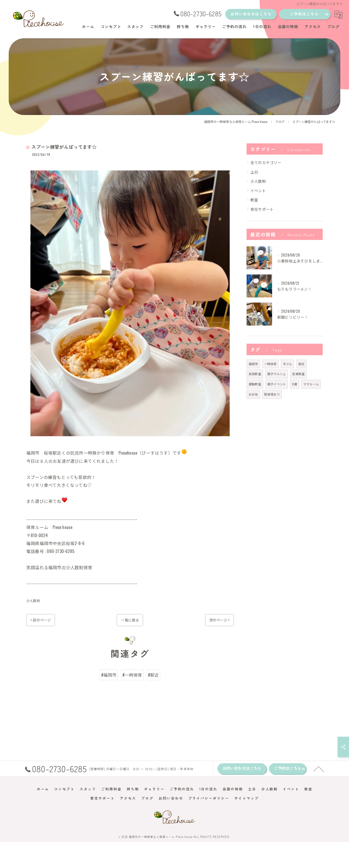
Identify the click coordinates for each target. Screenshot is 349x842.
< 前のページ (40, 619)
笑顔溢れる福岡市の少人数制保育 (59, 567)
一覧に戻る (130, 619)
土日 (254, 172)
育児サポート (262, 209)
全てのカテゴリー (266, 162)
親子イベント (276, 384)
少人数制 (33, 600)
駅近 (301, 364)
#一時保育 (132, 675)
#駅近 (153, 675)
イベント (258, 190)
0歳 (294, 384)
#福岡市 (109, 675)
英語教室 (255, 374)
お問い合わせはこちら (251, 13)
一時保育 (270, 364)
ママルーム (311, 384)
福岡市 (253, 364)
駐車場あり (272, 394)
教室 (254, 199)
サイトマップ (246, 798)
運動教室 (255, 384)
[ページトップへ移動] (319, 769)
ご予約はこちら (304, 13)
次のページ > (219, 619)
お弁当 (253, 394)
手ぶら (287, 364)
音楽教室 (298, 374)
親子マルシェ (276, 374)
